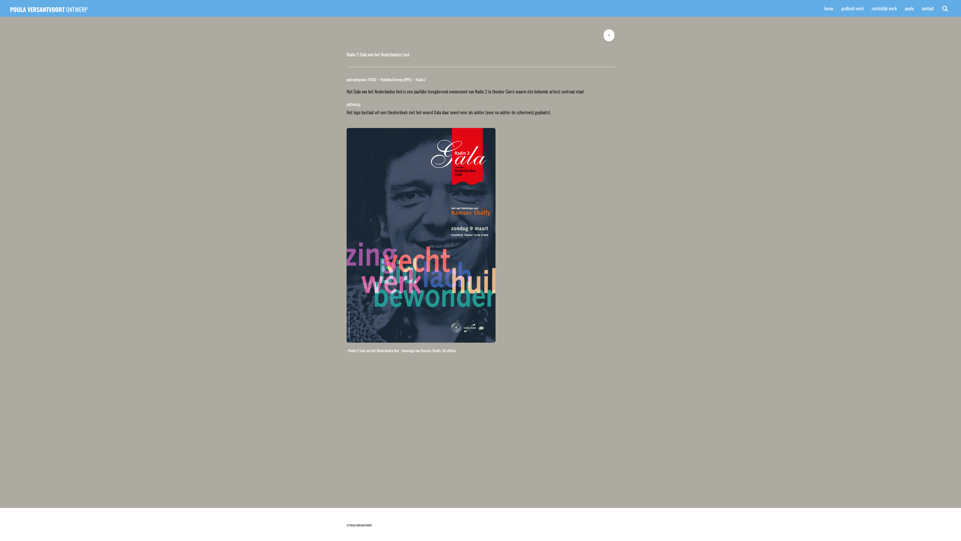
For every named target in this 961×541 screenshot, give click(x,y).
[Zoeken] (945, 8)
